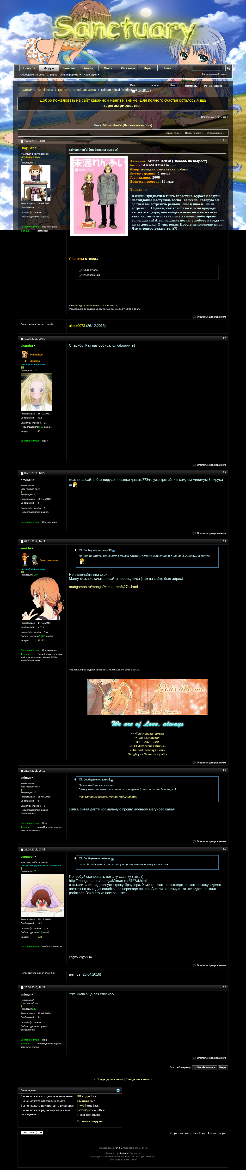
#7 (224, 987)
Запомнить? (143, 91)
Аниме (88, 68)
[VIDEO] (83, 1110)
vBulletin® (124, 1153)
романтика (166, 169)
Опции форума (69, 74)
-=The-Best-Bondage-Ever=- (147, 750)
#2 (224, 338)
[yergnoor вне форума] (42, 895)
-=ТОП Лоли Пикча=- (147, 742)
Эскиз (148, 754)
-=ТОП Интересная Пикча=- (147, 746)
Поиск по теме (193, 133)
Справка (52, 74)
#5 (224, 770)
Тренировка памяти (150, 734)
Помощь (191, 85)
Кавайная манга (84, 90)
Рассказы (128, 68)
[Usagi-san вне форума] (35, 183)
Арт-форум (45, 90)
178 (39, 937)
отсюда (91, 258)
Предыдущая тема (110, 1079)
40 (38, 431)
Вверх (222, 1067)
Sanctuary (199, 1133)
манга (113, 305)
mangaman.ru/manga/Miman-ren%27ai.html (103, 587)
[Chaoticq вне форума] (36, 392)
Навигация (90, 74)
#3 (224, 472)
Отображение (214, 133)
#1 (224, 140)
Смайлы (83, 1101)
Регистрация (213, 85)
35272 (41, 640)
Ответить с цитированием (211, 317)
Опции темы (172, 133)
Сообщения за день (32, 74)
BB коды (83, 1096)
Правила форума (90, 1121)
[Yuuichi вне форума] (42, 598)
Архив (212, 1133)
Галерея (69, 68)
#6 (224, 849)
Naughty (134, 754)
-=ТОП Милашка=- (147, 738)
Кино (167, 68)
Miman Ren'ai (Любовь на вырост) (127, 125)
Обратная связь (180, 1133)
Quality (162, 754)
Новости (29, 68)
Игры (147, 68)
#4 (224, 541)
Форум (49, 68)
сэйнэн (183, 169)
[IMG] (81, 1106)
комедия (148, 169)
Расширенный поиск (214, 74)
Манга (108, 68)
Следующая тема (138, 1079)
